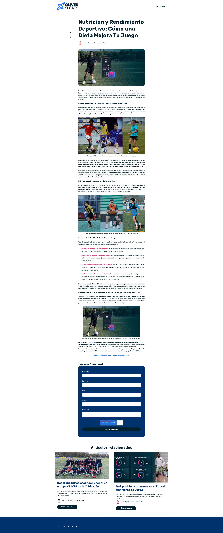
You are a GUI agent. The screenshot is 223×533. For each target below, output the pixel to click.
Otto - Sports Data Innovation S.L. (95, 43)
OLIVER (93, 342)
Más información (67, 507)
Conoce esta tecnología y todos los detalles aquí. (111, 355)
